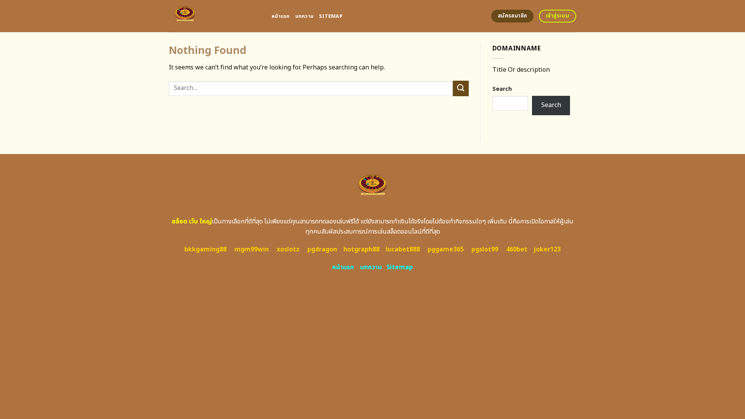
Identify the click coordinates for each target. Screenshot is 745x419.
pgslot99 (484, 249)
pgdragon (322, 249)
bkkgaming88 (205, 249)
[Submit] (460, 88)
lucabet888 (403, 249)
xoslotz (288, 249)
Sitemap (331, 16)
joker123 (547, 249)
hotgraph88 (361, 249)
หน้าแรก (281, 16)
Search (502, 89)
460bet (516, 249)
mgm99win (251, 249)
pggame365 (446, 249)
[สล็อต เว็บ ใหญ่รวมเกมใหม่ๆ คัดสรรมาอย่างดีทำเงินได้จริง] (214, 16)
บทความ (304, 16)
